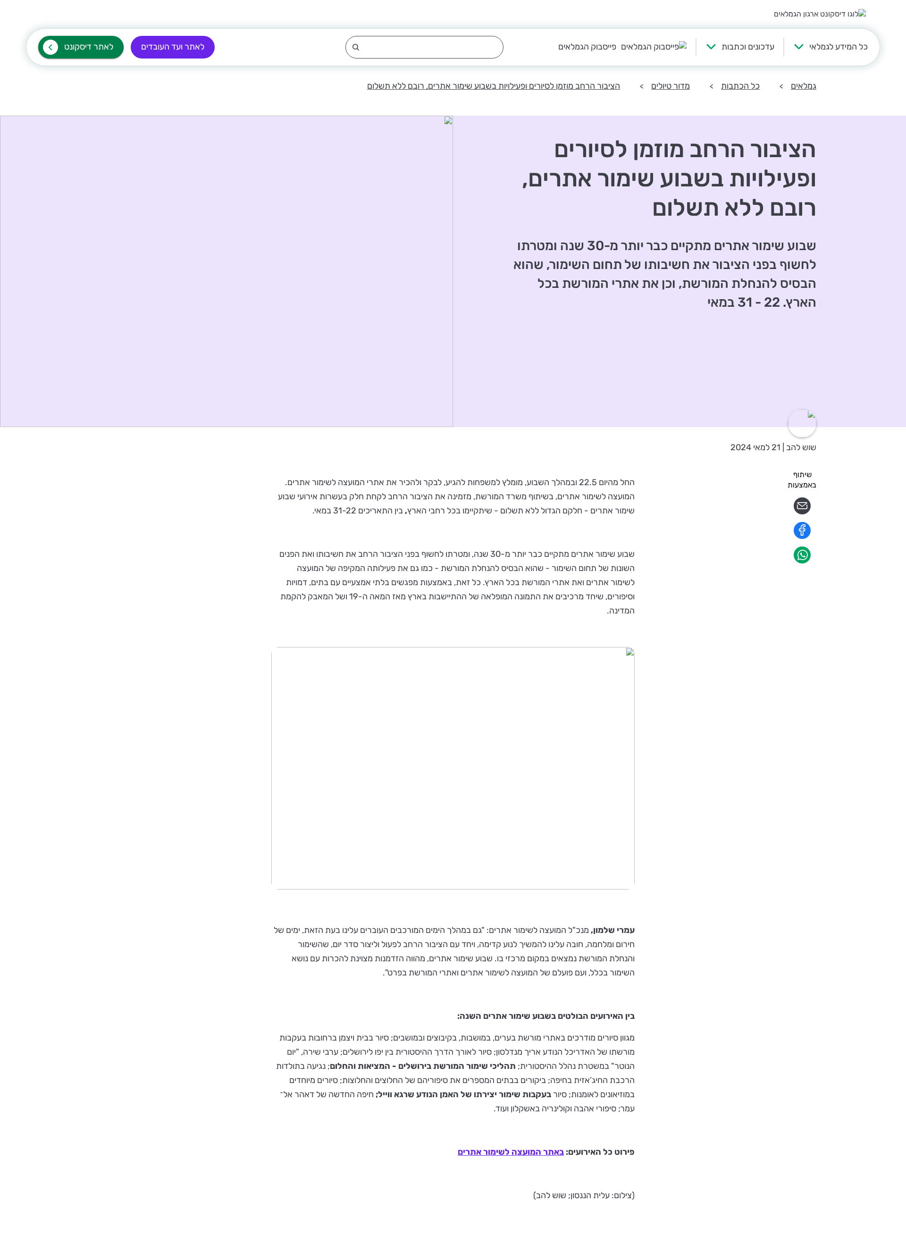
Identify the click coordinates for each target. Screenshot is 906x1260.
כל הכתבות (740, 86)
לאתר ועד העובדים (172, 47)
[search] (424, 47)
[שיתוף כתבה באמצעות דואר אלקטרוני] (802, 511)
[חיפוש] (424, 47)
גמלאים (803, 86)
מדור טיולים (670, 86)
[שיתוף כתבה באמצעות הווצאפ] (802, 560)
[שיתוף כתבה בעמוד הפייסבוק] (802, 536)
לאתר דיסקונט (88, 47)
